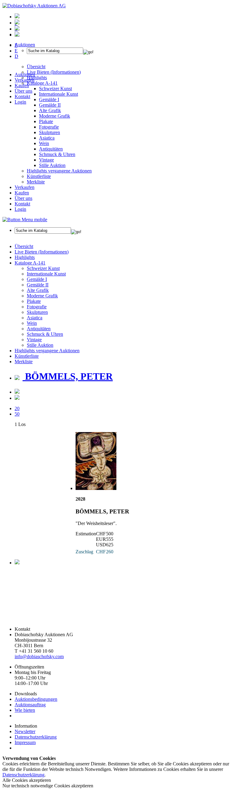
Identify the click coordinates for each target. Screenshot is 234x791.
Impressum (25, 742)
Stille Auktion (52, 165)
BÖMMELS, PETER (68, 376)
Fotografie (49, 126)
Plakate (46, 121)
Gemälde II (50, 105)
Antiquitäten (51, 148)
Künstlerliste (39, 176)
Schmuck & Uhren (57, 154)
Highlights (25, 257)
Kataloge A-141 (30, 262)
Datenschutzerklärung (36, 737)
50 (17, 414)
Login (20, 102)
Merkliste (36, 181)
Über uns (23, 91)
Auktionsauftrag (30, 704)
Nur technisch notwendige (47, 785)
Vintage (46, 159)
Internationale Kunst (46, 273)
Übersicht (24, 246)
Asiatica (47, 137)
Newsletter (25, 731)
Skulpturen (49, 132)
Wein (44, 143)
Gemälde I (37, 279)
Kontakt (22, 96)
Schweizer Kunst (43, 268)
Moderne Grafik (54, 116)
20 (17, 408)
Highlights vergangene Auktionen (59, 170)
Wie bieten (25, 710)
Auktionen (25, 74)
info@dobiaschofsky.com (39, 656)
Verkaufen (24, 80)
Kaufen (22, 85)
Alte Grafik (50, 110)
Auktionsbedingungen (36, 699)
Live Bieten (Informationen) (42, 251)
